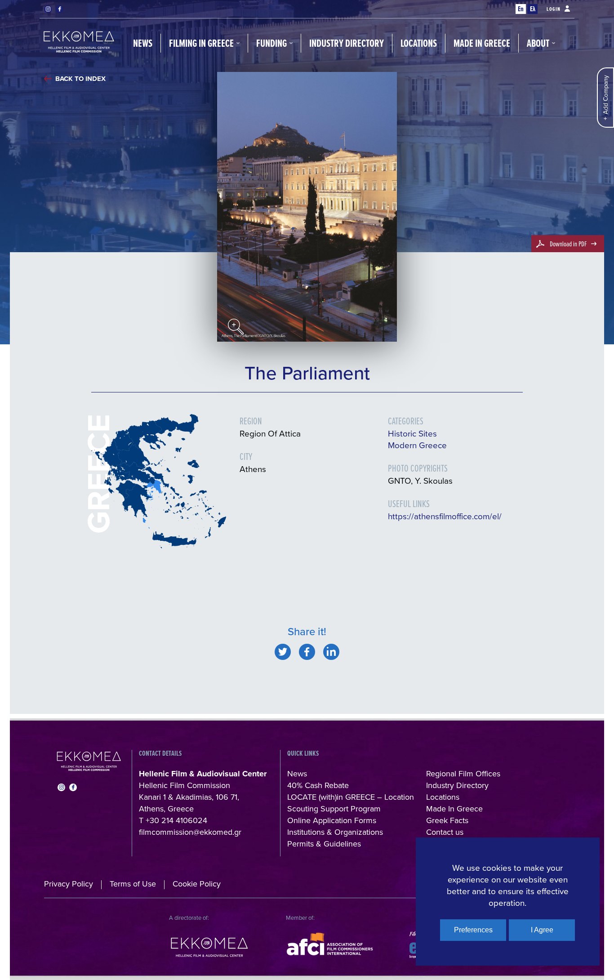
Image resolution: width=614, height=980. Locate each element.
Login (554, 9)
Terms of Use (133, 883)
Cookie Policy (197, 883)
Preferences (473, 930)
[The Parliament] (283, 652)
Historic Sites (412, 433)
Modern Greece (417, 445)
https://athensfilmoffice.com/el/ (445, 516)
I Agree (542, 930)
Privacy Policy (68, 883)
